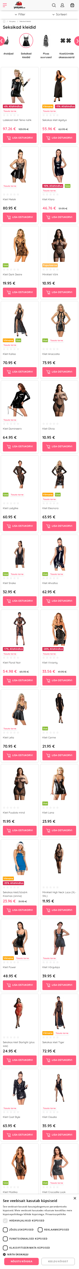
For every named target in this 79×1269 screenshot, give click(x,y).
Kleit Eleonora (50, 508)
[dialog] (39, 1231)
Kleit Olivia (48, 428)
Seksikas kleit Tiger (53, 1042)
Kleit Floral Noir (12, 662)
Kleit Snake (9, 583)
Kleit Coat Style (11, 1116)
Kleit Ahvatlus (50, 583)
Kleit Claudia (49, 1116)
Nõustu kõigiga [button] (21, 1261)
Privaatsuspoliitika (55, 1214)
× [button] (74, 1198)
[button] (39, 1254)
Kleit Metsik (9, 199)
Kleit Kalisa (9, 353)
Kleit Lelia (8, 737)
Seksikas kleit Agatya (54, 119)
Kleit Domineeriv (12, 428)
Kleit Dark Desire (12, 274)
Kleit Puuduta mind (14, 812)
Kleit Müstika (10, 1192)
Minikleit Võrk (50, 274)
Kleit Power (9, 967)
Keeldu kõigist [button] (58, 1261)
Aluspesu (12, 21)
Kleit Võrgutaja (51, 967)
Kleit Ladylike (10, 508)
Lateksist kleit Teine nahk (17, 119)
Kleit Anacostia (51, 353)
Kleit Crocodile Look (54, 1192)
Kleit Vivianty (50, 662)
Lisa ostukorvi (22, 137)
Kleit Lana (48, 812)
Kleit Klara (48, 199)
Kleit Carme (49, 737)
